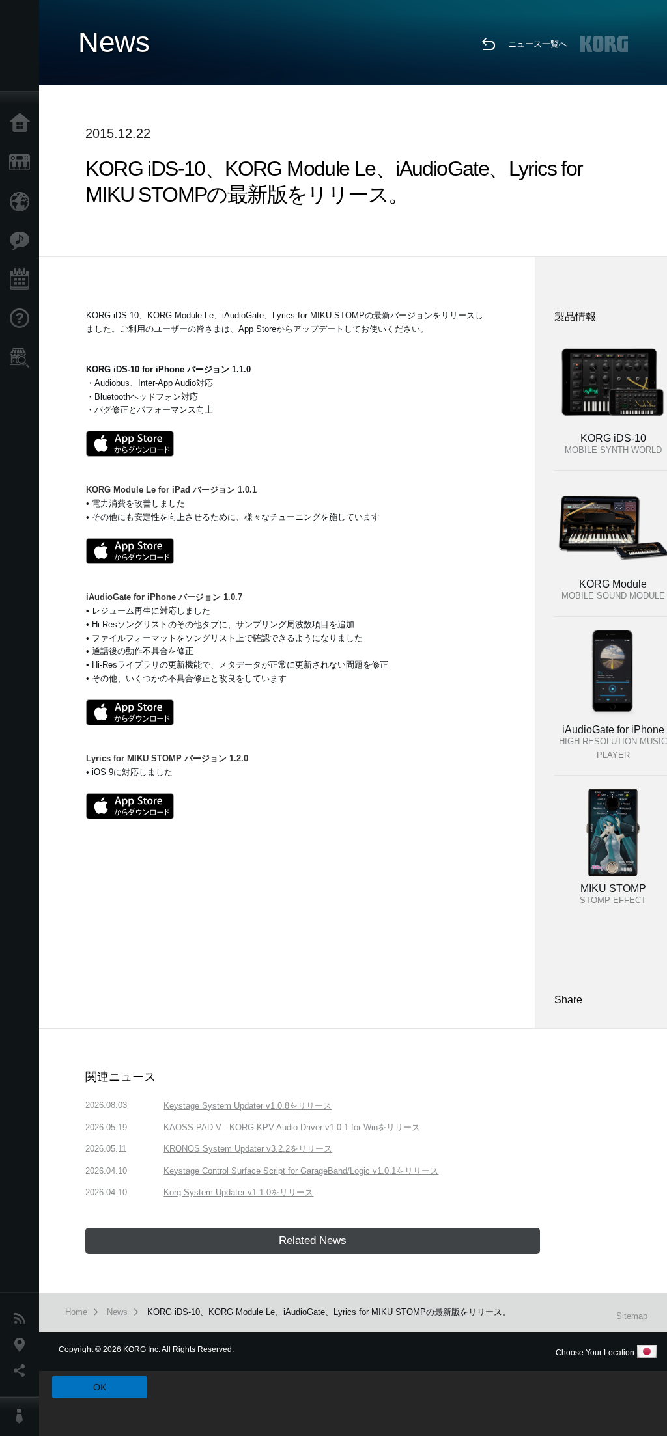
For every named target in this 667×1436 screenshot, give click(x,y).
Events (23, 279)
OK (99, 1387)
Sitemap (631, 1316)
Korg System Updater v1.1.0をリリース (238, 1192)
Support (23, 318)
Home (23, 123)
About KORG (23, 1416)
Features (23, 240)
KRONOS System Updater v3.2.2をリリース (247, 1149)
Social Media (23, 1371)
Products (23, 162)
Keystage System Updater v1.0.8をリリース (247, 1106)
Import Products (23, 201)
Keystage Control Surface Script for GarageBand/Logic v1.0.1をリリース (300, 1171)
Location (23, 1345)
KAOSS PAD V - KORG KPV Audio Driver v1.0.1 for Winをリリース (291, 1127)
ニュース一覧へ (537, 44)
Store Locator (23, 357)
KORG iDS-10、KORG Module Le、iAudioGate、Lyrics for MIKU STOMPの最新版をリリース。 (329, 1312)
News (23, 1319)
